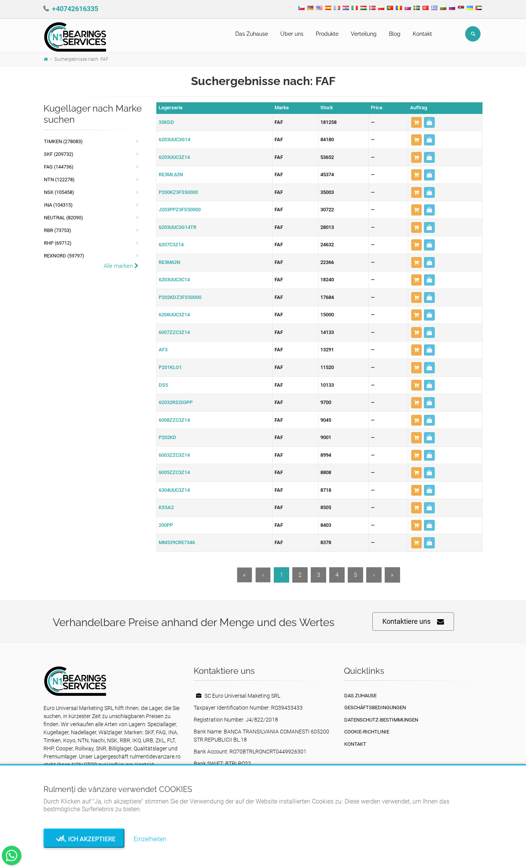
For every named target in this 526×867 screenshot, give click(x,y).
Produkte (327, 34)
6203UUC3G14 (174, 139)
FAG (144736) (59, 167)
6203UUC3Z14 (174, 157)
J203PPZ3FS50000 (180, 209)
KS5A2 (166, 507)
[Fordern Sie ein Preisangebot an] (429, 122)
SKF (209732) (59, 154)
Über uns (291, 34)
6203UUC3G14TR (177, 227)
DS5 (163, 385)
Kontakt (422, 34)
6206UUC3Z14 (174, 314)
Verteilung (364, 34)
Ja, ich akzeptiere (84, 839)
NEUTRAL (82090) (63, 218)
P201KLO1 (170, 367)
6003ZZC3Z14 (174, 455)
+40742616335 (75, 9)
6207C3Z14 (171, 244)
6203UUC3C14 (174, 279)
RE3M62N (169, 262)
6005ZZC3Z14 (174, 472)
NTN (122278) (59, 179)
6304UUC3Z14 (174, 490)
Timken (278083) (63, 141)
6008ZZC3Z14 (174, 420)
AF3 (163, 349)
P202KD (167, 437)
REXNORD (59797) (64, 256)
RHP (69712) (58, 243)
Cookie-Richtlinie (366, 732)
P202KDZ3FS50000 (180, 297)
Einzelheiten (150, 839)
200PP (166, 525)
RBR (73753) (57, 230)
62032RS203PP (176, 402)
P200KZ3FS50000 (178, 192)
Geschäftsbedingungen (375, 707)
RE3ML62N (171, 174)
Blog (394, 34)
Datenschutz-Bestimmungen (381, 720)
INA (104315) (58, 205)
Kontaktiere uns (406, 621)
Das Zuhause (251, 34)
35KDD (166, 122)
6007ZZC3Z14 (174, 332)
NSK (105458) (59, 192)
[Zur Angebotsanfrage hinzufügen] (416, 122)
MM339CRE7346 (177, 542)
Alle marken (119, 265)
